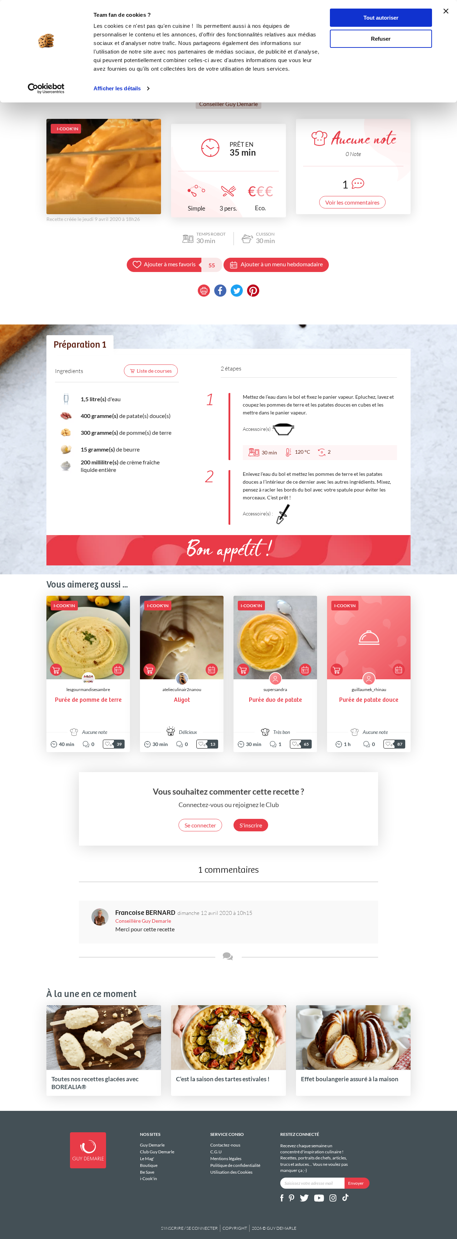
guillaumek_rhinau (369, 689)
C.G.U (216, 1151)
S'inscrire (251, 825)
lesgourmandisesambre (88, 689)
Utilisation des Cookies (231, 1171)
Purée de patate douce (368, 700)
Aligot (182, 700)
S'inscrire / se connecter (189, 1228)
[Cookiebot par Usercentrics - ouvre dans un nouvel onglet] (46, 88)
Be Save (147, 1172)
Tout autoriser (380, 18)
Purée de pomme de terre (88, 700)
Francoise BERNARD (145, 913)
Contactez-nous (225, 1145)
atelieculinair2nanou (181, 689)
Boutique (148, 1165)
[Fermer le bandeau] (445, 11)
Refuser (381, 39)
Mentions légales (225, 1158)
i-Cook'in (148, 1178)
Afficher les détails (117, 88)
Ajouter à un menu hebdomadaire (282, 264)
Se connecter (200, 825)
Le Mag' (147, 1158)
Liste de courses (154, 371)
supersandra (275, 689)
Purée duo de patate (275, 700)
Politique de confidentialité (235, 1165)
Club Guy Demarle (157, 1151)
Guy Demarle (152, 1145)
